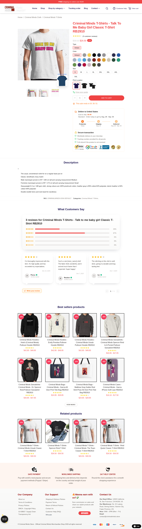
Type (74, 44)
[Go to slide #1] (32, 93)
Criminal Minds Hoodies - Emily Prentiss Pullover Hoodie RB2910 (57, 342)
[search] (107, 8)
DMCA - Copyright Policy (27, 508)
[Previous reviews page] (107, 291)
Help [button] (137, 526)
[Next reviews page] (118, 291)
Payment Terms (51, 502)
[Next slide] (65, 54)
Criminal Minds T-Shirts (52, 17)
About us (21, 499)
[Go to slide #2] (43, 93)
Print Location (77, 80)
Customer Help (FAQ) (53, 511)
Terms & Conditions (25, 502)
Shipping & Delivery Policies (55, 499)
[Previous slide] (21, 54)
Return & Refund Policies (54, 505)
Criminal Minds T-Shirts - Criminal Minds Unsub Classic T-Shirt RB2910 (30, 448)
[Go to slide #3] (55, 93)
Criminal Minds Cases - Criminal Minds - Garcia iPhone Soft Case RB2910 (112, 387)
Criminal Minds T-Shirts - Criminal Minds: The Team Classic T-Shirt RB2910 (84, 448)
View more (71, 404)
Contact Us (49, 508)
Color (75, 51)
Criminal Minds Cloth (33, 17)
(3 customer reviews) (90, 36)
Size (74, 68)
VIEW (30, 335)
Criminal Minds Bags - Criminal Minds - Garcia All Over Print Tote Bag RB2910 (57, 387)
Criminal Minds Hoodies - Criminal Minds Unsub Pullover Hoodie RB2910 (85, 342)
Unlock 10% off (4, 519)
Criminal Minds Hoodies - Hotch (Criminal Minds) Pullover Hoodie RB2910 (30, 342)
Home (20, 17)
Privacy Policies (23, 505)
